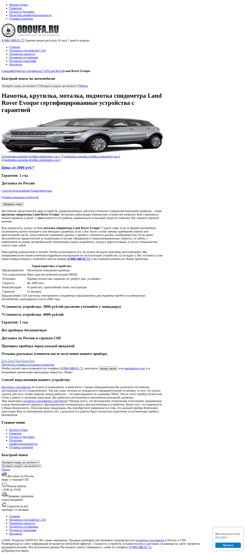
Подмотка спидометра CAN (30, 71)
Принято (228, 545)
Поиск (6, 469)
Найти (84, 85)
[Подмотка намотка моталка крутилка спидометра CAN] (31, 156)
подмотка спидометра (149, 540)
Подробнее (221, 536)
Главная (7, 71)
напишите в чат (134, 368)
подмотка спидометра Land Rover (45, 401)
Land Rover (56, 71)
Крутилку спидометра (16, 387)
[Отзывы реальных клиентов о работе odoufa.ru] (5, 361)
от (18, 167)
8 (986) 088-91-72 (13, 40)
